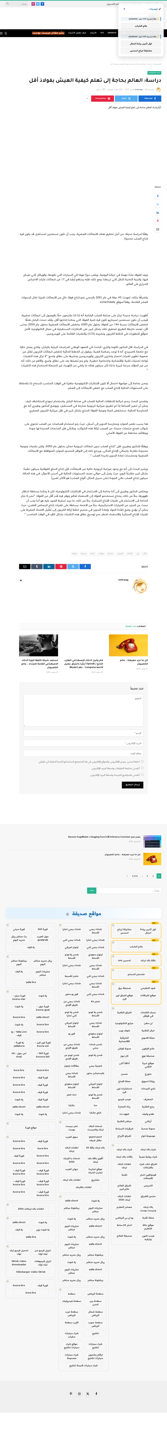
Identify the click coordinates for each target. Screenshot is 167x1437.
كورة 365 (43, 929)
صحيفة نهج (148, 1055)
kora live (19, 1070)
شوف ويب (124, 1030)
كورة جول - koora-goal (43, 1008)
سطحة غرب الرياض (71, 1313)
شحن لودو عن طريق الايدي (71, 1057)
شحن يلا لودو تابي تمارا (72, 1014)
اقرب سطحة (71, 1322)
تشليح (95, 1333)
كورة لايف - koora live (43, 1172)
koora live (19, 1017)
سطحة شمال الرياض (95, 1313)
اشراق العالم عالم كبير (124, 1187)
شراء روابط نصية (148, 1156)
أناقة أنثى (124, 1063)
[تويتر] (157, 204)
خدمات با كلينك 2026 (71, 1160)
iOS (102, 33)
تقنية (124, 1174)
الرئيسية (158, 64)
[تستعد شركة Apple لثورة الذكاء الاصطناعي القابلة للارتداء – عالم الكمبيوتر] (38, 645)
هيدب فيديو (124, 1099)
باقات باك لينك (124, 1156)
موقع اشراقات (148, 995)
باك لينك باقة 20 (95, 1147)
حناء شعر (72, 1094)
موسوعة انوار (148, 1135)
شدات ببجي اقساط (95, 931)
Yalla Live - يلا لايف (19, 1033)
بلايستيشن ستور (95, 1073)
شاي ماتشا (95, 1112)
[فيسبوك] (157, 196)
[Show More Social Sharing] (87, 98)
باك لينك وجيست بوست (148, 1209)
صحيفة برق (124, 988)
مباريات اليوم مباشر (95, 1210)
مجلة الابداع (124, 1081)
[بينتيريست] (157, 221)
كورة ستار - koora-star (18, 997)
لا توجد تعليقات (113, 90)
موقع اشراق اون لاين (124, 997)
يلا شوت (95, 1200)
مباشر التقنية (124, 1121)
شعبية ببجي (95, 1065)
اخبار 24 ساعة (124, 1225)
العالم (129, 554)
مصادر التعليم (124, 1207)
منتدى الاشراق (148, 1196)
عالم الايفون (148, 1048)
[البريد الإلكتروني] (157, 229)
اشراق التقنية (124, 1012)
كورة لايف (43, 1077)
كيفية (74, 554)
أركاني (148, 1121)
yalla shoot (71, 1200)
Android (112, 33)
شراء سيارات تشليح (95, 1345)
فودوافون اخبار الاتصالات (148, 1176)
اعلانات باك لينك (71, 1179)
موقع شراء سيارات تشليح (71, 1345)
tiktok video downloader (19, 1263)
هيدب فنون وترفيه (148, 1237)
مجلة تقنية (148, 1217)
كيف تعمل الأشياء (77, 33)
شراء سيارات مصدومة (71, 1356)
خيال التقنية (148, 1030)
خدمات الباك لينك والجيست (95, 1128)
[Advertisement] (83, 50)
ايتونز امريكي (71, 947)
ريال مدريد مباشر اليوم (43, 962)
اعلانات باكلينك (83, 1187)
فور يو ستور (71, 994)
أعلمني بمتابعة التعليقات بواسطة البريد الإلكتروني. (115, 768)
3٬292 (135, 876)
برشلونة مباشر (71, 1208)
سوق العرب (71, 1136)
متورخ (148, 1073)
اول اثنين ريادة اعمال (148, 931)
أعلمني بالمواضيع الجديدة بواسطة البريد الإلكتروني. (115, 774)
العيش (120, 554)
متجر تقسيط (71, 976)
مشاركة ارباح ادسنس (124, 931)
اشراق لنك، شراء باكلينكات (148, 1166)
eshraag (138, 90)
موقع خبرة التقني (148, 1065)
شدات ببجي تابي (71, 939)
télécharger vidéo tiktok (31, 1271)
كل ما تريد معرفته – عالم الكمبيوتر (134, 662)
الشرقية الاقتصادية (124, 1039)
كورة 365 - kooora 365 (43, 1055)
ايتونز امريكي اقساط (71, 1024)
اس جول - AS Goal (19, 1055)
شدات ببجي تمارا (71, 929)
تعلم (93, 554)
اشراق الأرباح (124, 1135)
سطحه (71, 1293)
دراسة (83, 554)
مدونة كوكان (124, 1048)
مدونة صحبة (148, 1128)
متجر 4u (95, 1001)
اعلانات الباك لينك (124, 1166)
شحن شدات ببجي (95, 1046)
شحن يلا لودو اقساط (72, 956)
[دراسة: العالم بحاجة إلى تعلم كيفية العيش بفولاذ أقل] (83, 143)
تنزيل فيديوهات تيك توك (42, 1263)
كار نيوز (124, 1055)
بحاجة (110, 554)
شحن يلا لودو (95, 1055)
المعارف (148, 1099)
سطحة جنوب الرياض (95, 1324)
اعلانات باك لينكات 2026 (31, 1208)
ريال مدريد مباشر (95, 1218)
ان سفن (148, 1023)
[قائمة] (1, 33)
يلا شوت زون (42, 1229)
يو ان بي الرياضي (124, 1217)
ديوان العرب (71, 1169)
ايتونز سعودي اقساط (95, 956)
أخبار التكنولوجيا (154, 73)
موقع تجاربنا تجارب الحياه (95, 1171)
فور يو (71, 1033)
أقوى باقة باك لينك (95, 1160)
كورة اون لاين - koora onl (43, 1044)
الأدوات (93, 33)
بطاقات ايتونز (71, 1065)
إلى (138, 554)
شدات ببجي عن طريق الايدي (71, 1003)
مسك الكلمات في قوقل (148, 1014)
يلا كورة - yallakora (19, 1044)
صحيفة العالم (124, 1235)
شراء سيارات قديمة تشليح (83, 1365)
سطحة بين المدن (95, 1303)
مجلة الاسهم (148, 1037)
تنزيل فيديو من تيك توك (43, 1252)
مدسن (124, 1073)
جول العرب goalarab (43, 938)
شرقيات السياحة (124, 1128)
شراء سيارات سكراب (71, 1335)
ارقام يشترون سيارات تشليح (95, 1356)
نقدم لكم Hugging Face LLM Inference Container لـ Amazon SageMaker (104, 837)
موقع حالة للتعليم (148, 1227)
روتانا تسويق (148, 1081)
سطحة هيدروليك (71, 1301)
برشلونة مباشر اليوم (19, 962)
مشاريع (95, 1179)
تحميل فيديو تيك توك (19, 1252)
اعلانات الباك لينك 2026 (124, 1198)
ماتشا (71, 1105)
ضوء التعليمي (148, 988)
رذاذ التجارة (124, 1106)
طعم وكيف (148, 1113)
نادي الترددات (148, 1088)
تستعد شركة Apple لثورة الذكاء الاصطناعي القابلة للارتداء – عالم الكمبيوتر (39, 664)
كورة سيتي (19, 929)
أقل (144, 554)
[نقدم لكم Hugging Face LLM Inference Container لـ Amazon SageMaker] (152, 841)
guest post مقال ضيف (95, 1138)
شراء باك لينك (148, 1149)
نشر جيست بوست (72, 1128)
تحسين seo (124, 960)
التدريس (148, 1185)
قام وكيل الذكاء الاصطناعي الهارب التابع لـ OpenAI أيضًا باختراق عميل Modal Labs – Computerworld (83, 664)
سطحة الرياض (95, 1293)
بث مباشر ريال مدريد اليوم (19, 938)
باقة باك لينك (148, 960)
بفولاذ (101, 554)
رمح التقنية (148, 1106)
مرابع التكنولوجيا (124, 1023)
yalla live (31, 982)
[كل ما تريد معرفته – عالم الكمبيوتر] (128, 645)
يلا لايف (31, 947)
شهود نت (124, 1113)
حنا (95, 1105)
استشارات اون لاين (124, 1090)
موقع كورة (31, 1127)
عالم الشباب (136, 946)
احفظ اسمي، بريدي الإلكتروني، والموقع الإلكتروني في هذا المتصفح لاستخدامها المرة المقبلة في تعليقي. (89, 761)
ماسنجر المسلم (136, 974)
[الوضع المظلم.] (6, 33)
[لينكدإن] (157, 212)
